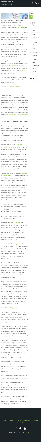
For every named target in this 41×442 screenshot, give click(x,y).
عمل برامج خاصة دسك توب (36, 45)
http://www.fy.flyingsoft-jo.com (12, 86)
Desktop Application (15, 223)
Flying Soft (7, 1)
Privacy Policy (27, 433)
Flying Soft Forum (15, 308)
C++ (34, 30)
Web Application (36, 36)
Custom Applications (24, 420)
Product (12, 420)
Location (35, 420)
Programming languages (36, 53)
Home (4, 420)
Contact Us (20, 423)
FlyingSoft (12, 66)
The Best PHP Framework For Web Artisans (36, 65)
